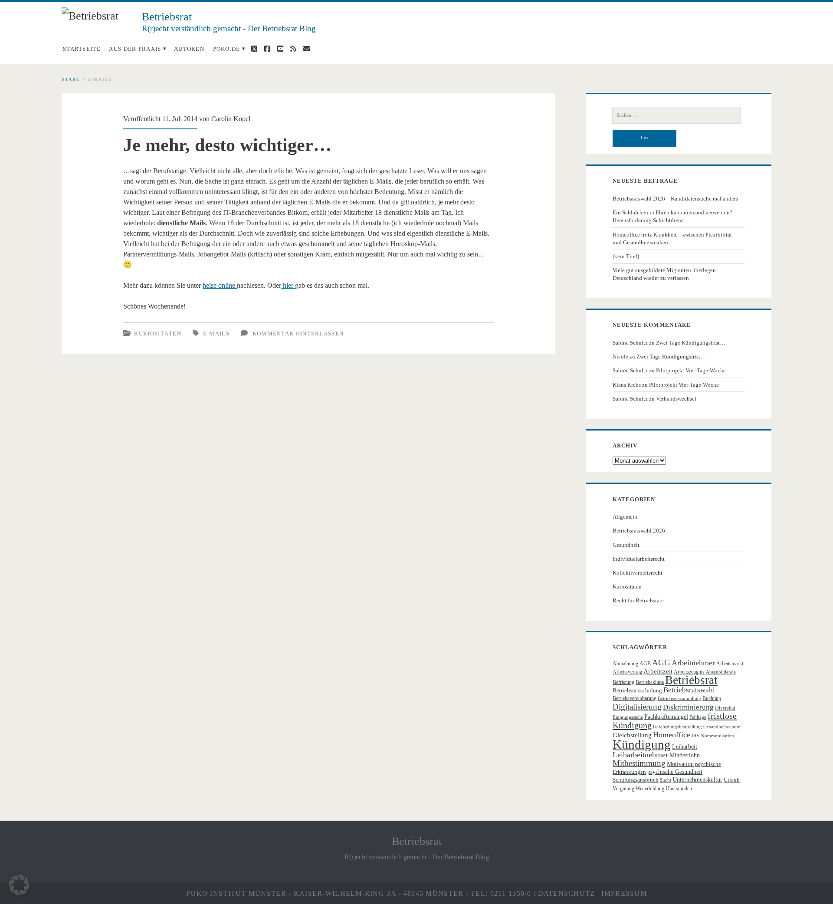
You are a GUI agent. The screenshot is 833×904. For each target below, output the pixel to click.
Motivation (680, 764)
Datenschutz (566, 893)
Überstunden (679, 789)
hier (288, 285)
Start (71, 79)
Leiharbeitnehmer (640, 754)
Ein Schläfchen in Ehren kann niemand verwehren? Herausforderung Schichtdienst (672, 216)
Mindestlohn (684, 755)
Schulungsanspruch (636, 779)
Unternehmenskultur (697, 779)
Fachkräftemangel (666, 716)
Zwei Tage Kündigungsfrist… (690, 342)
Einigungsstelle (628, 717)
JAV (696, 735)
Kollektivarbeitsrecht (637, 572)
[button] (19, 885)
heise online (220, 285)
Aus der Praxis (135, 49)
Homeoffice (671, 734)
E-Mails (216, 333)
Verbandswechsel (676, 398)
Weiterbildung (650, 789)
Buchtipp (711, 698)
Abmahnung (625, 664)
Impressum (624, 893)
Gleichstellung (632, 735)
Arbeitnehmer (693, 662)
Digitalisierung (637, 706)
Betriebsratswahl (689, 690)
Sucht (665, 780)
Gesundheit (626, 545)
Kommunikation (717, 735)
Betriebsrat (691, 680)
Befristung (623, 682)
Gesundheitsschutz (721, 726)
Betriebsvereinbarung (634, 698)
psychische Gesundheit (674, 772)
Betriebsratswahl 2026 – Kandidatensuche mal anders (675, 198)
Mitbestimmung (639, 763)
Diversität (725, 708)
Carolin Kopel (230, 118)
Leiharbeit (684, 746)
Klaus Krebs (627, 384)
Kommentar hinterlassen (298, 333)
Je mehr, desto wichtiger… (227, 145)
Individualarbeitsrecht (639, 559)
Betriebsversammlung (679, 698)
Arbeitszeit (657, 671)
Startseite (82, 49)
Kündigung (642, 744)
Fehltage (697, 717)
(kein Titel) (626, 256)
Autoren (189, 49)
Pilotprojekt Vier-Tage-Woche (691, 370)
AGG (661, 662)
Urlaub (732, 779)
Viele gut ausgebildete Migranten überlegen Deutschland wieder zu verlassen (664, 274)
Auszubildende (721, 672)
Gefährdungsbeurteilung (677, 726)
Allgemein (625, 516)
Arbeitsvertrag (627, 672)
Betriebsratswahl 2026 (639, 530)
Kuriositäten (157, 333)
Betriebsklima (650, 682)
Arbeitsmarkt (729, 664)
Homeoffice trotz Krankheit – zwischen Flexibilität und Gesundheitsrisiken (672, 238)
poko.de (226, 49)
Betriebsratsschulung (637, 690)
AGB (645, 664)
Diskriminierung (688, 707)
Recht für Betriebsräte (638, 600)
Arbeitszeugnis (689, 672)
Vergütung (623, 789)
